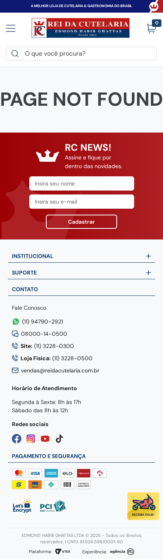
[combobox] (81, 54)
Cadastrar (81, 221)
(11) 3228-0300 (47, 346)
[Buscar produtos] (16, 53)
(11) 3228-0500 (57, 358)
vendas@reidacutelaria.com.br (60, 370)
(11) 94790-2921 (42, 321)
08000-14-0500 (44, 333)
